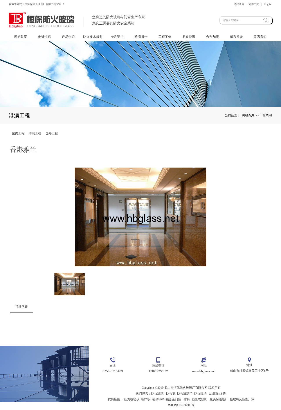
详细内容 (21, 306)
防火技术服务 (93, 36)
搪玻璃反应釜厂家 (242, 399)
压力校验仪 (131, 399)
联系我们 (260, 36)
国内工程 (18, 133)
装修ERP (158, 399)
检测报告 (141, 36)
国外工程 (51, 133)
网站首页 (20, 36)
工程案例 (165, 36)
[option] (140, 218)
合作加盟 (212, 36)
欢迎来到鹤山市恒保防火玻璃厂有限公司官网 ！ (37, 4)
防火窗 (170, 393)
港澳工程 (35, 133)
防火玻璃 (157, 393)
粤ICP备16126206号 (181, 405)
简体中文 (254, 4)
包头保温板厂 (219, 399)
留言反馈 (236, 36)
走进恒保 (44, 36)
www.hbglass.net (203, 371)
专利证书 (117, 36)
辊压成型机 (199, 399)
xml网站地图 (217, 393)
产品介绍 (68, 36)
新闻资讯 (188, 36)
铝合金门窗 (173, 399)
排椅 (187, 399)
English (268, 4)
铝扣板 (145, 399)
